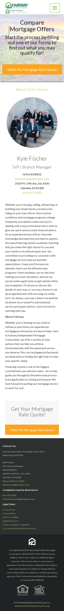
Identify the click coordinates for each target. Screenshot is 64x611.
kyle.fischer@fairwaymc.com (16, 485)
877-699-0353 (9, 495)
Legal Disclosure (10, 521)
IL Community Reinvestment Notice (19, 528)
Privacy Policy (9, 513)
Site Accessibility (11, 517)
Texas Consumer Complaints (16, 524)
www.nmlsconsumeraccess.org (32, 605)
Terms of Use (9, 509)
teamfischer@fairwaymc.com (32, 178)
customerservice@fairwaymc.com (19, 499)
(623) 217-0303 (32, 192)
